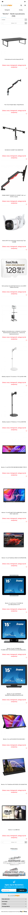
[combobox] (14, 20)
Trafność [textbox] (3, 19)
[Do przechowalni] (26, 68)
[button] (14, 899)
